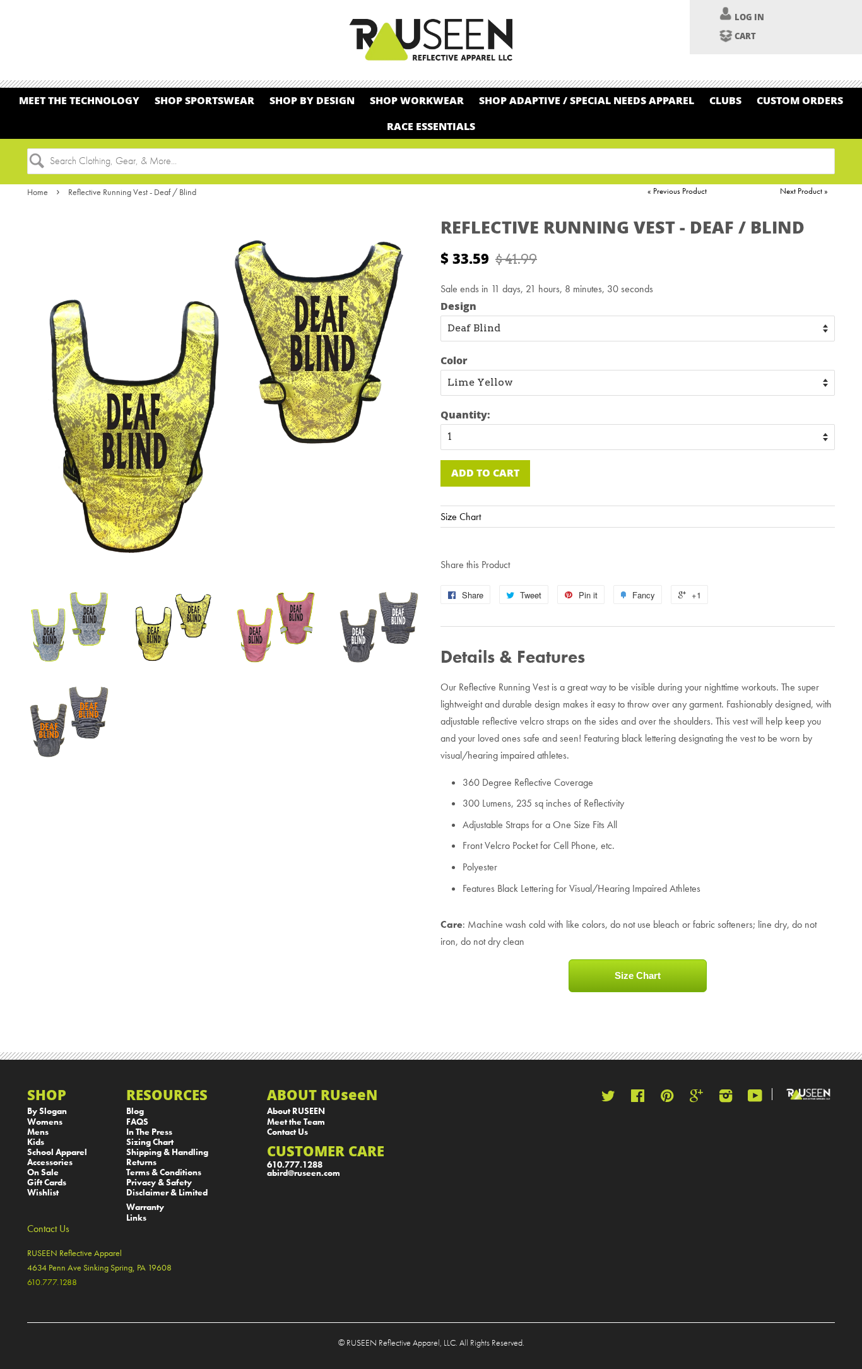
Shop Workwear (417, 100)
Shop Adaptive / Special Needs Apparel (586, 100)
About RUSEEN (296, 1111)
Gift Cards (46, 1182)
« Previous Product (677, 191)
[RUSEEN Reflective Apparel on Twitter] (608, 1098)
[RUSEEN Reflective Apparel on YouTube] (755, 1098)
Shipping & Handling (167, 1152)
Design (458, 306)
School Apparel (57, 1152)
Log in (749, 17)
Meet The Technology (79, 100)
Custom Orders (800, 100)
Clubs (725, 100)
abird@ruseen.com (303, 1173)
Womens (44, 1122)
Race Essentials (431, 126)
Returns (141, 1162)
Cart (745, 36)
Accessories (50, 1162)
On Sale (43, 1172)
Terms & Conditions (163, 1172)
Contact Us (287, 1132)
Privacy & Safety (159, 1182)
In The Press (149, 1132)
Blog (135, 1111)
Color (454, 360)
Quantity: (465, 414)
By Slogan (47, 1111)
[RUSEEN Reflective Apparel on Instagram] (726, 1098)
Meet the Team (296, 1122)
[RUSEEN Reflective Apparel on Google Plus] (696, 1098)
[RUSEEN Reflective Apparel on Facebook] (637, 1098)
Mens (38, 1132)
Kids (35, 1142)
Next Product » (804, 191)
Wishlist (43, 1192)
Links (136, 1217)
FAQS (137, 1122)
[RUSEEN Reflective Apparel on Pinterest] (667, 1098)
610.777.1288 (294, 1164)
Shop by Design (312, 100)
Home (37, 192)
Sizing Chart (150, 1142)
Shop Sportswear (204, 100)
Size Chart (460, 516)
